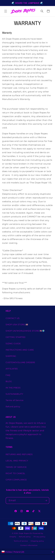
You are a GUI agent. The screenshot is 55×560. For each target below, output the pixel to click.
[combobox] (27, 552)
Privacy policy (39, 537)
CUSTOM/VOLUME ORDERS (20, 362)
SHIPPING (11, 356)
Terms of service (21, 541)
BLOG (9, 381)
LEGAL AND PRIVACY (17, 460)
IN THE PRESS (13, 387)
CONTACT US (13, 318)
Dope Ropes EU (25, 533)
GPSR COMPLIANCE (16, 479)
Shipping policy (37, 541)
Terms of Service (14, 400)
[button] (6, 11)
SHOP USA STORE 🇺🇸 (17, 324)
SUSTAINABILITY (14, 394)
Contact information (29, 545)
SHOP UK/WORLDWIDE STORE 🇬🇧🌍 (25, 331)
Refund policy (13, 406)
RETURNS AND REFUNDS (19, 454)
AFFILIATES (12, 368)
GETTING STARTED (16, 337)
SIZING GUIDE (13, 343)
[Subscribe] (46, 500)
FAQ (8, 375)
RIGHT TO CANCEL (15, 473)
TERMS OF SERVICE (16, 467)
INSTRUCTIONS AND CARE (20, 350)
